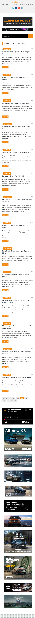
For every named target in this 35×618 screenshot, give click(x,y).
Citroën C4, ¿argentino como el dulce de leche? (15, 226)
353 (12, 400)
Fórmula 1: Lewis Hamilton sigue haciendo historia (16, 353)
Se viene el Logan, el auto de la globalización (17, 377)
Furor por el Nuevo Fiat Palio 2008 (13, 176)
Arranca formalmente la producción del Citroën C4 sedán (15, 301)
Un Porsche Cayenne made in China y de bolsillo (15, 276)
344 (13, 398)
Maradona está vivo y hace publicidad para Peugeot (16, 53)
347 (26, 398)
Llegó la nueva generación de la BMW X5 (15, 103)
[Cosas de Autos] (17, 21)
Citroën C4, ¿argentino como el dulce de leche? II (15, 78)
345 (18, 398)
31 (32, 222)
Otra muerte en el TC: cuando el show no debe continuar (17, 201)
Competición (7, 124)
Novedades (7, 49)
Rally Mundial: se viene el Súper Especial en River (16, 252)
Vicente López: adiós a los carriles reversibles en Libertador (17, 327)
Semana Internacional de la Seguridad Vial (16, 152)
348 (4, 400)
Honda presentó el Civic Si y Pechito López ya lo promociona (17, 128)
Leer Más (5, 67)
